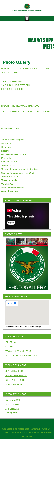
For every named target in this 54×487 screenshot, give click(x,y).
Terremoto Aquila (9, 180)
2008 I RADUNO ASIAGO (13, 81)
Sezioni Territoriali (9, 176)
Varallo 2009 (7, 184)
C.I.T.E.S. (9, 346)
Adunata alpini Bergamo (12, 139)
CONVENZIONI (12, 400)
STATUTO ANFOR (14, 371)
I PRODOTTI (11, 413)
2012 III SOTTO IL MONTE (14, 89)
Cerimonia (6, 147)
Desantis (5, 151)
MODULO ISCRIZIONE (16, 375)
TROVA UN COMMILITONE (18, 351)
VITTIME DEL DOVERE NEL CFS (21, 355)
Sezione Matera (8, 165)
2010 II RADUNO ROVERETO (15, 85)
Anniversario (7, 143)
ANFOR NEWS (12, 409)
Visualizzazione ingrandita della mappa (23, 326)
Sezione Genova (9, 162)
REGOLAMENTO (13, 384)
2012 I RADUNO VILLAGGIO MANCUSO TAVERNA (25, 111)
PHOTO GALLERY (10, 128)
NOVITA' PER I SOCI (15, 380)
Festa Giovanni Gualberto (13, 154)
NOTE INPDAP (12, 404)
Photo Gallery (16, 62)
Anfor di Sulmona (9, 191)
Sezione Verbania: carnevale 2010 (17, 173)
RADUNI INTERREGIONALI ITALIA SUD (20, 106)
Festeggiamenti (8, 158)
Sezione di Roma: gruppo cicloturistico (19, 169)
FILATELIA (10, 342)
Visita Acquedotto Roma (12, 187)
